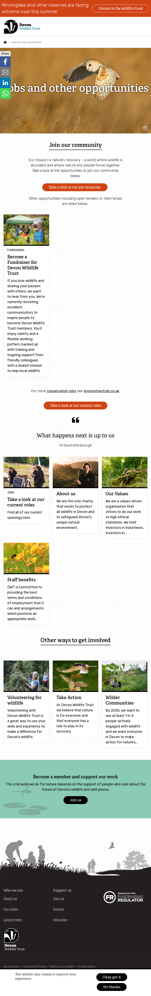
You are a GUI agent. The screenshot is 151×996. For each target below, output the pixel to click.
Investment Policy (34, 966)
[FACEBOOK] (5, 61)
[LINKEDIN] (5, 83)
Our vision (11, 909)
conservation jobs (61, 391)
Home (5, 42)
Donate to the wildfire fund (121, 8)
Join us (75, 800)
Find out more (22, 985)
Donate (58, 909)
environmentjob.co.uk (101, 391)
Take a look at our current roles (75, 405)
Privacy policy (87, 966)
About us (10, 898)
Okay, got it (112, 977)
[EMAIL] (5, 72)
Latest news (13, 920)
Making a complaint (62, 966)
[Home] (22, 26)
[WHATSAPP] (5, 93)
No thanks (111, 987)
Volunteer (60, 920)
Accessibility (11, 966)
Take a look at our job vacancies (75, 187)
